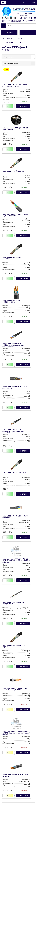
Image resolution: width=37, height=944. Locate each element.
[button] (3, 25)
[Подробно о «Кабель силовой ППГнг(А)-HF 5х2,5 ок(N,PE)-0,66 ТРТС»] (16, 206)
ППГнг (20, 38)
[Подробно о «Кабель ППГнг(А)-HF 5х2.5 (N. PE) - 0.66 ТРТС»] (16, 250)
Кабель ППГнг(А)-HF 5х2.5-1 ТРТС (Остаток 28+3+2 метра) (14, 85)
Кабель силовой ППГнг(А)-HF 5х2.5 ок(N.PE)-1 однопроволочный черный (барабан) (16, 560)
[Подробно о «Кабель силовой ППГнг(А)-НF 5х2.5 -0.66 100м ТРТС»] (16, 120)
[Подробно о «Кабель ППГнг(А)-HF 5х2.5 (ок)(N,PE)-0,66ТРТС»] (16, 594)
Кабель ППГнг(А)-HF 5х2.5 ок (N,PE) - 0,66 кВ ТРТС (15, 387)
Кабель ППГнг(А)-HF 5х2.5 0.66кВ (14, 473)
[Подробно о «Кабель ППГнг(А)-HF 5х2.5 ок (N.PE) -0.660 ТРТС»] (16, 508)
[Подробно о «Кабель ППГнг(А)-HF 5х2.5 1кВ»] (16, 163)
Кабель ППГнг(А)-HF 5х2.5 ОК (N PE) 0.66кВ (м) (15, 775)
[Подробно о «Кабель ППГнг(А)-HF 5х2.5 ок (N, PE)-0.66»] (16, 637)
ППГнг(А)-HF (9, 42)
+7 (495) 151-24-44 (28, 18)
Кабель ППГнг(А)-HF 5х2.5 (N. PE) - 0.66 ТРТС (14, 258)
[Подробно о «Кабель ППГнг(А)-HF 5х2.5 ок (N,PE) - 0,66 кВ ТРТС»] (16, 379)
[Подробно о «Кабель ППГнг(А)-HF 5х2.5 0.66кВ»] (16, 465)
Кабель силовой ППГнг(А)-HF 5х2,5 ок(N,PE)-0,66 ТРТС (15, 215)
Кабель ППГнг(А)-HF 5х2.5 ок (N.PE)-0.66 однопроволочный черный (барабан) (13, 431)
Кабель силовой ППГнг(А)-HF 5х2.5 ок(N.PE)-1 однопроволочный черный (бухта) (16, 733)
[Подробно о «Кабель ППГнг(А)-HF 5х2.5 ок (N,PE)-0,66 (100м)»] (16, 293)
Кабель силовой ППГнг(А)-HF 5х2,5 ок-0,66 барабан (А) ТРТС (15, 689)
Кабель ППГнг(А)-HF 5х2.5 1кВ (13, 171)
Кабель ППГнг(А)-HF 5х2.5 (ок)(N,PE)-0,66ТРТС (13, 603)
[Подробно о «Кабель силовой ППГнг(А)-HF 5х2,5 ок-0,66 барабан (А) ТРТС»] (16, 681)
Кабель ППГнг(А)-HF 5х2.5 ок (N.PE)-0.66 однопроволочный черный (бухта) (13, 345)
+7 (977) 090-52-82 (28, 20)
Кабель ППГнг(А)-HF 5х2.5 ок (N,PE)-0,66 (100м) (12, 301)
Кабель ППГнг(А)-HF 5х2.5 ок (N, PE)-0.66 (14, 646)
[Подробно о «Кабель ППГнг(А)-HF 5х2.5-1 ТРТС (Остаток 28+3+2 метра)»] (16, 77)
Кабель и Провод (7, 38)
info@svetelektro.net (11, 20)
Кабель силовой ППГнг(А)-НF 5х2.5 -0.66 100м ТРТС (15, 128)
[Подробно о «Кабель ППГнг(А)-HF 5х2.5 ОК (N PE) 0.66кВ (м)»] (16, 767)
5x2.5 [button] (20, 42)
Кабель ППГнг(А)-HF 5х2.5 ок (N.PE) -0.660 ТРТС (15, 516)
